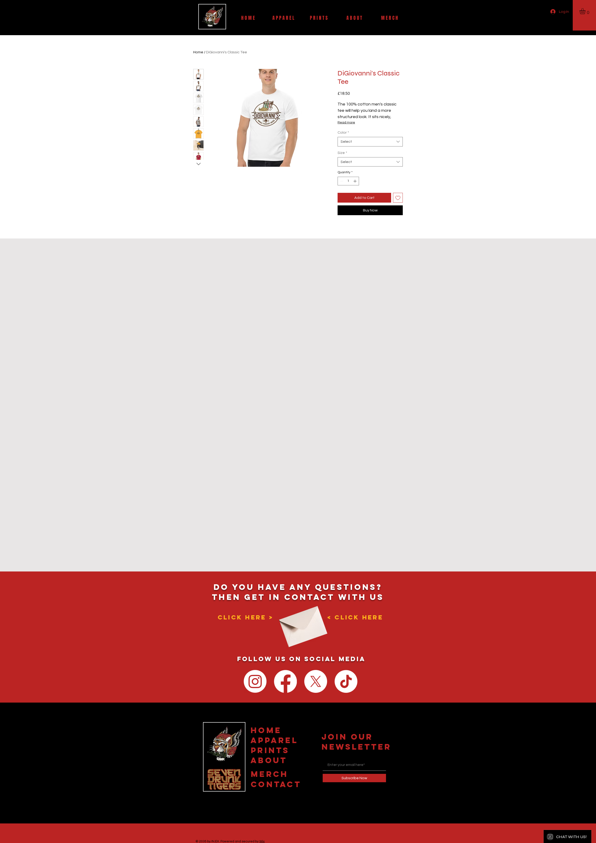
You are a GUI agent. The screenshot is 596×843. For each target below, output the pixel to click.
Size (342, 153)
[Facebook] (285, 681)
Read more (346, 122)
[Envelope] (302, 622)
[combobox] (370, 141)
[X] (315, 681)
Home (198, 52)
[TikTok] (346, 681)
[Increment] (355, 181)
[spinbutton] (348, 181)
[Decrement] (341, 181)
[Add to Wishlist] (398, 198)
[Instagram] (255, 681)
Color (343, 132)
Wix (262, 841)
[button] (586, 11)
